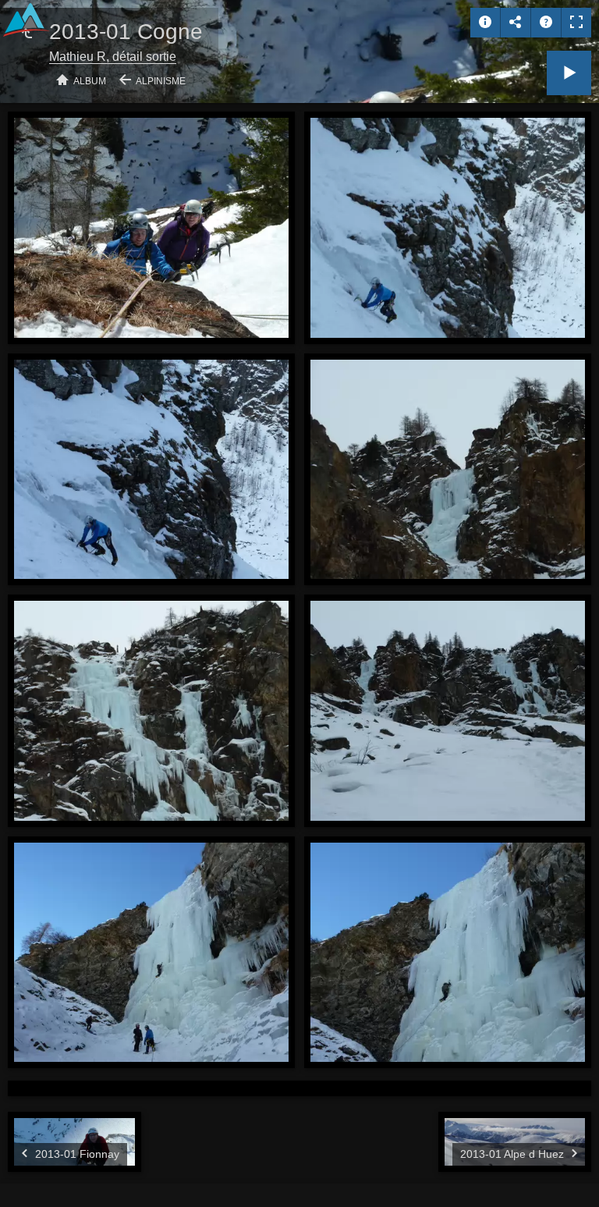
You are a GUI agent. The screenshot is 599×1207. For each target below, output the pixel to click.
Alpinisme (161, 81)
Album (89, 81)
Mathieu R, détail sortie (112, 56)
